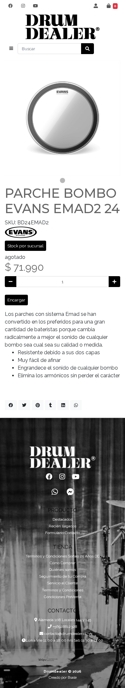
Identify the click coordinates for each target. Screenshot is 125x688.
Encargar (16, 299)
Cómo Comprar (62, 563)
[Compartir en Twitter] (24, 405)
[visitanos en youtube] (35, 6)
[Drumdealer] (62, 27)
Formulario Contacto (62, 533)
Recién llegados (62, 526)
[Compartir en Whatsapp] (76, 405)
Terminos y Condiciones (62, 590)
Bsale (72, 677)
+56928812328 (64, 626)
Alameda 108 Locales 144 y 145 (64, 620)
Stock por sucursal (25, 245)
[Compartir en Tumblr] (50, 405)
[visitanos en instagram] (23, 6)
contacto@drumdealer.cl (64, 633)
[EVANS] (21, 232)
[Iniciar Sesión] (96, 6)
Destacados (62, 519)
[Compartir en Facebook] (11, 405)
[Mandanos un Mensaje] (70, 491)
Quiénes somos (62, 569)
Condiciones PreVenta (62, 597)
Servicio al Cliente (62, 583)
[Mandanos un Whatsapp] (54, 491)
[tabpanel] (62, 117)
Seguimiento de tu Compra (62, 576)
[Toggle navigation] (11, 49)
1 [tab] (62, 180)
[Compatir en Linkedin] (63, 405)
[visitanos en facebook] (10, 6)
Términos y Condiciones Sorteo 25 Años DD (63, 556)
